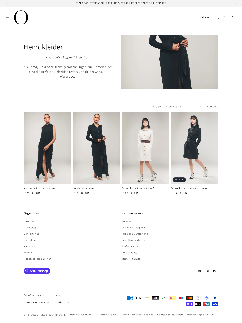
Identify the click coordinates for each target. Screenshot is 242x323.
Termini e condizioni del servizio (138, 314)
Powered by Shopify (57, 315)
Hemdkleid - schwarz (83, 188)
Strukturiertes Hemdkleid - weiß (138, 188)
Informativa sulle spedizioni (170, 314)
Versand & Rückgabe (133, 227)
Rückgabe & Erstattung (135, 233)
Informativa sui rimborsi (80, 314)
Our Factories (31, 233)
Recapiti (211, 314)
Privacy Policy (129, 252)
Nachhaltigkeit (32, 227)
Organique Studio (39, 315)
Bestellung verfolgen (134, 240)
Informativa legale (195, 314)
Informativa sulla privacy (108, 314)
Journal (28, 252)
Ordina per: (156, 106)
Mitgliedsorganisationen (37, 258)
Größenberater (130, 246)
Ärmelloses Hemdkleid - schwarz (40, 188)
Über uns (29, 221)
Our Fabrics (30, 240)
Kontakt (126, 221)
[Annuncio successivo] (235, 3)
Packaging (29, 246)
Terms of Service (131, 258)
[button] (7, 17)
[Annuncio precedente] (7, 3)
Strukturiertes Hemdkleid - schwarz (189, 188)
